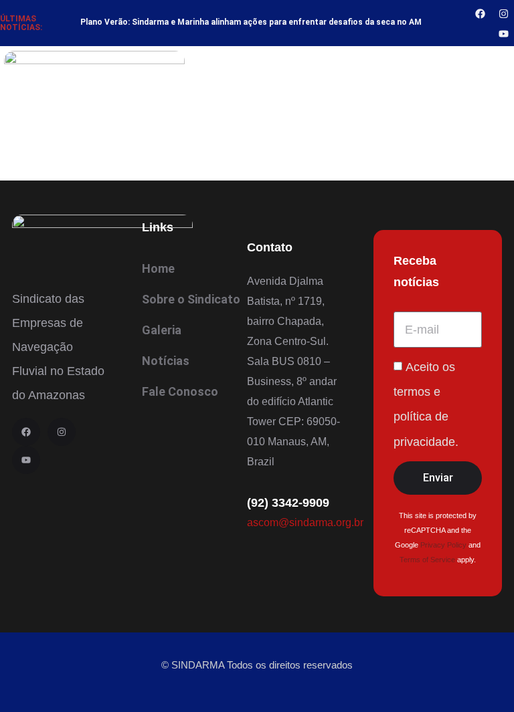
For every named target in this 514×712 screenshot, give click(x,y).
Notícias (165, 361)
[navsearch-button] (500, 76)
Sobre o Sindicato (191, 299)
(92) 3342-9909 (288, 502)
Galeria (161, 330)
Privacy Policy (443, 545)
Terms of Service (427, 560)
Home (158, 268)
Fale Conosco (180, 391)
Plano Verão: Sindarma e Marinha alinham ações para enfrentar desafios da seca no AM (251, 22)
